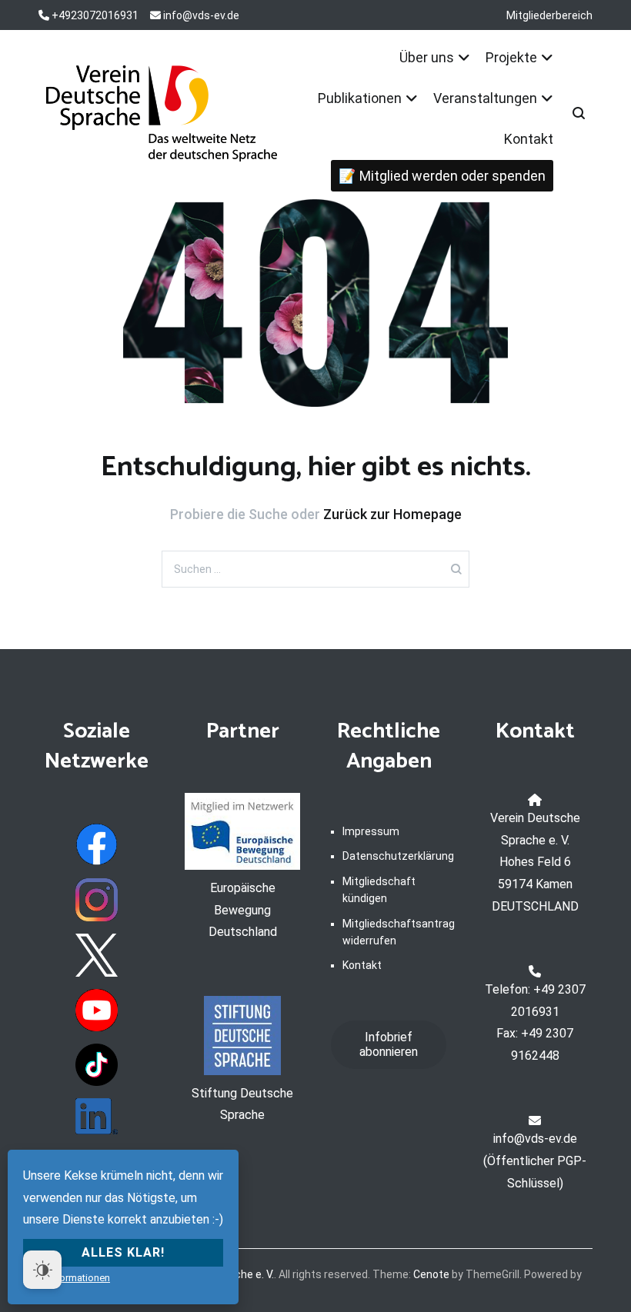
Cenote (431, 1274)
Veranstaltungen (485, 98)
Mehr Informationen (66, 1278)
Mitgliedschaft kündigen (379, 889)
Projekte (511, 57)
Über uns (426, 57)
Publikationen (360, 98)
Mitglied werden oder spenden (452, 176)
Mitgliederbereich (549, 15)
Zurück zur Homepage (392, 514)
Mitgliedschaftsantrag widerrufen (394, 932)
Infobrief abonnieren (388, 1044)
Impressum (370, 831)
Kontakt (528, 139)
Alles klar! (123, 1252)
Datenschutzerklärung (394, 856)
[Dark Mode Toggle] (42, 1269)
